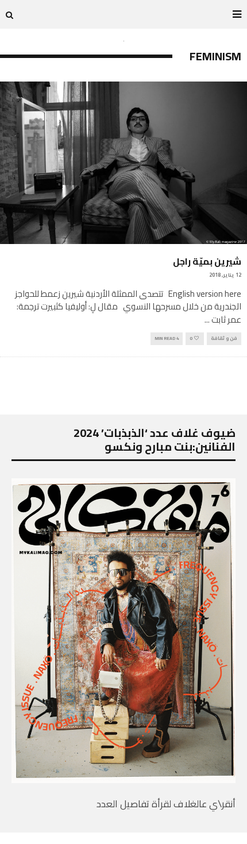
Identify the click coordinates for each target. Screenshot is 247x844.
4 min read (167, 338)
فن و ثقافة (224, 338)
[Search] (9, 14)
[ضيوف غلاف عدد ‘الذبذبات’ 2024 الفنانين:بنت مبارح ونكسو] (123, 780)
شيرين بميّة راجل (207, 261)
